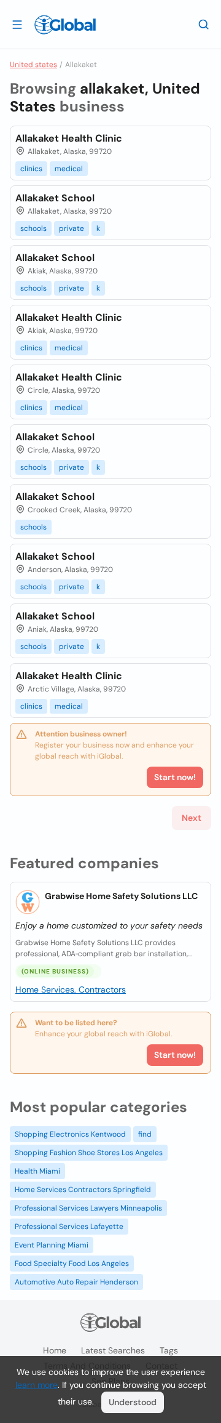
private (71, 228)
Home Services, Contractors (70, 989)
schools (33, 228)
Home (54, 1350)
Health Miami (37, 1171)
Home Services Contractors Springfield (83, 1190)
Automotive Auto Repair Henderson (76, 1282)
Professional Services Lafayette (69, 1227)
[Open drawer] (17, 24)
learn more (36, 1384)
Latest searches (113, 1350)
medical (69, 169)
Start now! (175, 1054)
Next (191, 817)
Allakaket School (55, 197)
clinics (31, 169)
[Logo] (65, 24)
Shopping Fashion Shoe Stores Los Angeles (89, 1153)
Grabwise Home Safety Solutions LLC (121, 895)
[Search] (204, 24)
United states (33, 65)
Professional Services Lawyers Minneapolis (88, 1208)
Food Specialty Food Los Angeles (72, 1263)
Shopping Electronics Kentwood (70, 1134)
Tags (169, 1350)
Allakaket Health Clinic (68, 138)
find (145, 1134)
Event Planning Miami (51, 1245)
